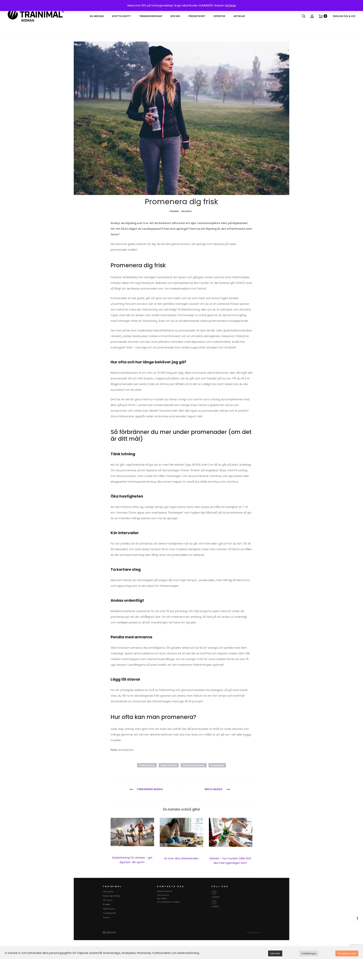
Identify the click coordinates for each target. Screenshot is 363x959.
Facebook (215, 906)
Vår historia (107, 900)
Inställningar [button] (308, 953)
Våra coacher (108, 891)
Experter (219, 16)
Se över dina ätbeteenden (181, 858)
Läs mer (275, 953)
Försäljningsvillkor (109, 913)
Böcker (175, 16)
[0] (321, 16)
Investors (106, 917)
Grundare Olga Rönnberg (111, 896)
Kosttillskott (121, 16)
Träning (174, 211)
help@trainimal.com (164, 891)
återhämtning (147, 765)
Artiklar (239, 16)
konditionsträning (193, 765)
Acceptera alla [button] (347, 953)
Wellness (186, 211)
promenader (217, 765)
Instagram (216, 897)
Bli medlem (97, 16)
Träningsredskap (150, 16)
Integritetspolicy (109, 909)
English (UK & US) (344, 16)
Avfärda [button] (230, 5)
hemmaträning (169, 765)
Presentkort (196, 16)
